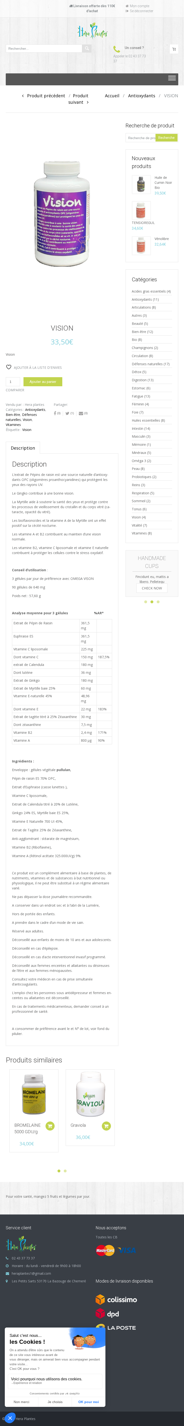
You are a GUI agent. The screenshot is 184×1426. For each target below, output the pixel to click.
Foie (135, 412)
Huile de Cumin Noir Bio (163, 182)
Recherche (166, 138)
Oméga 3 (139, 460)
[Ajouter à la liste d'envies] (10, 1075)
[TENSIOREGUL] (141, 210)
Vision (27, 419)
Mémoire (139, 444)
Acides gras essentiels (149, 291)
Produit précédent (44, 95)
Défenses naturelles (147, 364)
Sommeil (138, 501)
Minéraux (139, 452)
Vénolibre (162, 238)
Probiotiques (141, 476)
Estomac (138, 388)
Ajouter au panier (42, 382)
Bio (134, 339)
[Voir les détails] (34, 1094)
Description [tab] (23, 448)
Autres (137, 315)
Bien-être (13, 414)
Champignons (142, 347)
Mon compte (139, 6)
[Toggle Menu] (172, 79)
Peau (136, 468)
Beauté (137, 323)
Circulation (140, 356)
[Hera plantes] (92, 31)
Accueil (112, 95)
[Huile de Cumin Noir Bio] (141, 184)
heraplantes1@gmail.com (31, 1273)
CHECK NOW (152, 588)
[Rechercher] (87, 48)
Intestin (137, 428)
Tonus (137, 509)
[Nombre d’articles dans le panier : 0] (174, 49)
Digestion (139, 380)
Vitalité (137, 525)
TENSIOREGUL (143, 222)
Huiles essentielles (146, 420)
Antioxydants (141, 95)
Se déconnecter (141, 11)
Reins (136, 485)
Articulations (141, 307)
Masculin (138, 436)
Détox (136, 372)
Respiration (140, 493)
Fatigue (137, 396)
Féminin (138, 404)
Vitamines (13, 424)
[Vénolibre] (141, 245)
